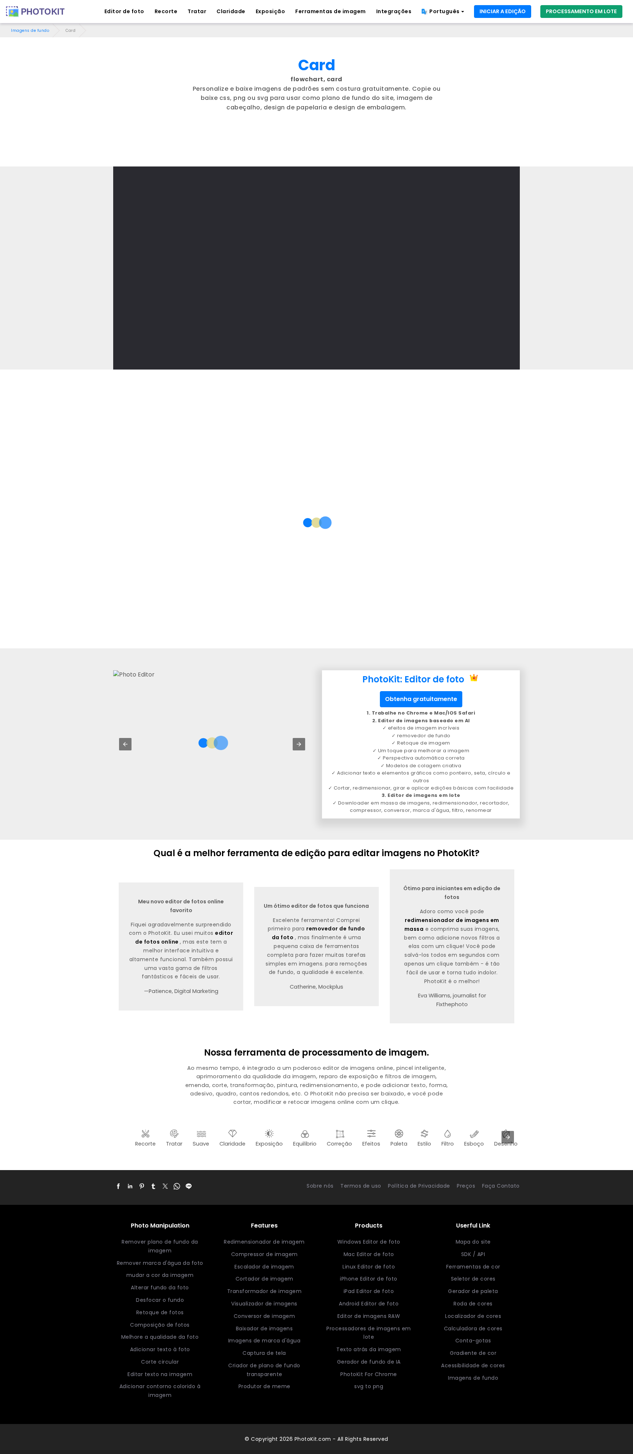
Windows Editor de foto (368, 1241)
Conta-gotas (473, 1340)
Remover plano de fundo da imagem (160, 1246)
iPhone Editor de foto (368, 1278)
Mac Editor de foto (369, 1254)
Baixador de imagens (264, 1328)
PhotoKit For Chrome (368, 1374)
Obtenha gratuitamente (421, 699)
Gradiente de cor (473, 1353)
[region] (316, 146)
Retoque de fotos (160, 1312)
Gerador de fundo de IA (369, 1361)
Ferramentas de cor (473, 1266)
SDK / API (473, 1254)
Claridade (230, 11)
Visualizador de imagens (264, 1303)
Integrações (394, 11)
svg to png (368, 1386)
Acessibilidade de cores (473, 1365)
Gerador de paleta (473, 1291)
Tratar (197, 11)
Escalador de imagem (264, 1266)
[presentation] (507, 1137)
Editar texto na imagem (159, 1374)
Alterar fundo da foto (160, 1287)
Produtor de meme (264, 1386)
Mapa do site (473, 1241)
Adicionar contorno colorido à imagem (160, 1391)
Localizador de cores (473, 1316)
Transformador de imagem (264, 1291)
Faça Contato (501, 1185)
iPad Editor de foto (369, 1291)
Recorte (166, 11)
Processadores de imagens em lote (368, 1333)
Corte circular (160, 1361)
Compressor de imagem (264, 1254)
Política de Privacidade (419, 1185)
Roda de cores (473, 1303)
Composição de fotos (160, 1325)
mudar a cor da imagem (160, 1275)
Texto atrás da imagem (368, 1349)
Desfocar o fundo (160, 1300)
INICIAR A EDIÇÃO (503, 11)
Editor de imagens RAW (368, 1316)
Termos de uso (360, 1185)
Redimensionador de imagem (264, 1241)
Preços (466, 1185)
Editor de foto (124, 11)
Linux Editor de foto (369, 1266)
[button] (125, 744)
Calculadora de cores (473, 1328)
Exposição (270, 11)
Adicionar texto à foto (160, 1349)
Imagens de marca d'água (264, 1340)
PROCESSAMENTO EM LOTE (581, 11)
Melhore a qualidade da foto (160, 1337)
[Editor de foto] (35, 11)
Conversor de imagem (264, 1316)
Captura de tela (264, 1353)
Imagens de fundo (30, 30)
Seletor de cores (473, 1278)
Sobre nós (320, 1185)
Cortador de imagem (264, 1278)
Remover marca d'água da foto (160, 1263)
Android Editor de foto (369, 1303)
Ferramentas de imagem (330, 11)
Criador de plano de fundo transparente (264, 1370)
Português (444, 11)
